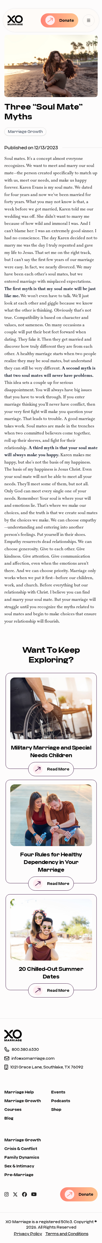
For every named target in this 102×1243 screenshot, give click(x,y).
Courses (12, 1109)
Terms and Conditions (66, 1233)
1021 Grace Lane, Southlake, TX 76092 (46, 1067)
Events (58, 1092)
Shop (56, 1109)
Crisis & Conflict (20, 1148)
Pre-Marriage (18, 1174)
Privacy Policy (28, 1233)
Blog (8, 1118)
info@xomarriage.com (33, 1058)
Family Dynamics (21, 1157)
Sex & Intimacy (19, 1166)
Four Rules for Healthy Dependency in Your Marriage (51, 862)
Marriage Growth (22, 1100)
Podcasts (60, 1100)
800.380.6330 (25, 1049)
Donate (66, 20)
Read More (58, 769)
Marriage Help (19, 1092)
